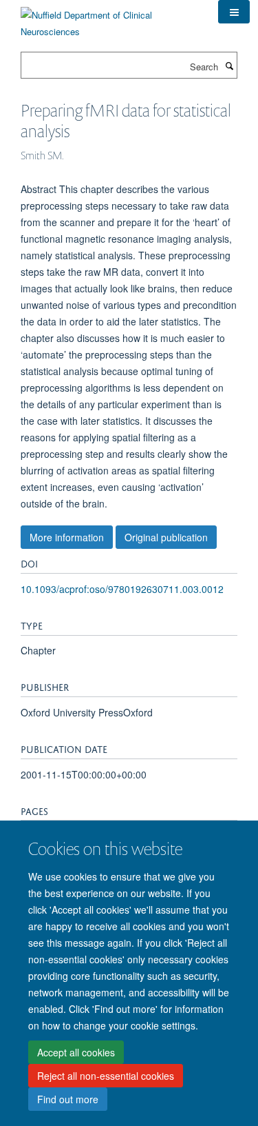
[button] (234, 11)
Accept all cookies (76, 1052)
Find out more (67, 1099)
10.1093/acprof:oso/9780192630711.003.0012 (122, 589)
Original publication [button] (166, 537)
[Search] (229, 65)
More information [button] (67, 537)
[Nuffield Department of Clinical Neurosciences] (109, 18)
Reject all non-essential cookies (105, 1076)
